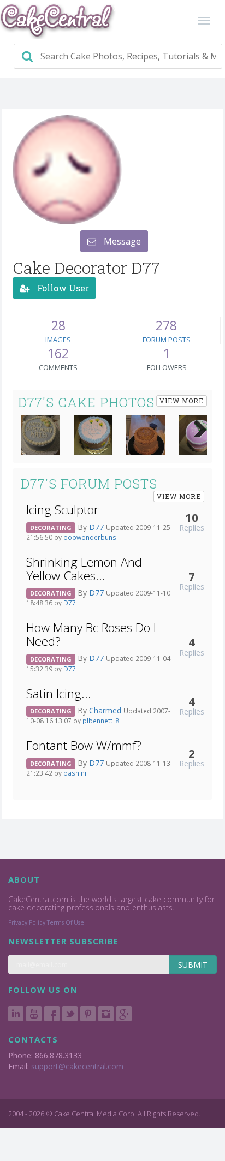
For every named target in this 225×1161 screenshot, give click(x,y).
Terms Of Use (65, 922)
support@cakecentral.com (77, 1066)
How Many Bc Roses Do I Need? (91, 634)
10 (191, 517)
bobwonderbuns (89, 537)
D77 (97, 527)
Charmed (106, 710)
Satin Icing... (58, 693)
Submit (193, 965)
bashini (74, 773)
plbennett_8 (100, 720)
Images (58, 339)
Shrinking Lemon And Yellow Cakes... (84, 568)
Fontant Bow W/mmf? (83, 745)
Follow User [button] (62, 288)
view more (181, 400)
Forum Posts (167, 339)
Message (121, 241)
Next (196, 426)
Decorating (51, 527)
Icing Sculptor (62, 509)
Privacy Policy (26, 922)
